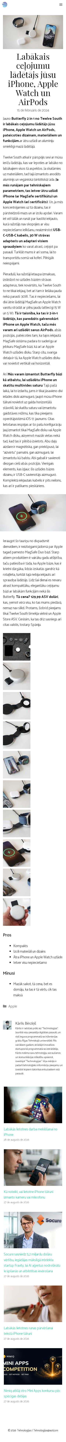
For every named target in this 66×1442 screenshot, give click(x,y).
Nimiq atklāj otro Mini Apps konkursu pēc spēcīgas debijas (32, 1393)
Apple (12, 1006)
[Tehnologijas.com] (4, 4)
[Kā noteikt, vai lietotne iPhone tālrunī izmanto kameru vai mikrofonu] (33, 1183)
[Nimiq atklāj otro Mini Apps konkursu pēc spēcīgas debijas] (33, 1382)
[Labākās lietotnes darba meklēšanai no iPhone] (33, 1120)
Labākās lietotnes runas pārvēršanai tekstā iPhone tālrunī (28, 1331)
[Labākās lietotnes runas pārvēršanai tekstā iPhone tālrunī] (33, 1319)
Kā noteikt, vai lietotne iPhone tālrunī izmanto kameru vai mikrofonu (28, 1194)
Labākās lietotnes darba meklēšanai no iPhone (30, 1132)
